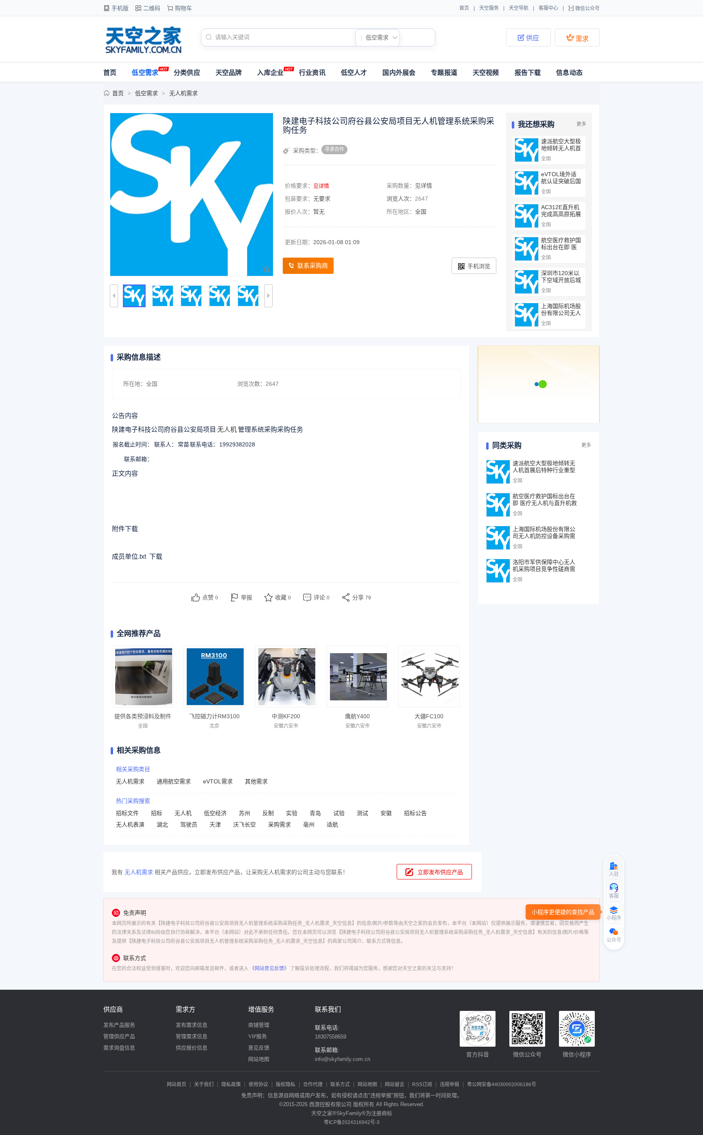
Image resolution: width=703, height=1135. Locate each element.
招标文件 (127, 813)
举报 (246, 597)
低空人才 (354, 72)
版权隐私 (285, 1084)
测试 (362, 813)
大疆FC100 (429, 716)
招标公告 (415, 813)
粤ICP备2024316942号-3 (352, 1122)
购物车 (183, 8)
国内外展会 (398, 72)
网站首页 (176, 1084)
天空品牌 (229, 72)
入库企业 (270, 72)
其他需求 (256, 781)
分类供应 (187, 72)
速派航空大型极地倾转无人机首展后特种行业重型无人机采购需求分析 (544, 470)
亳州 (308, 824)
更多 (581, 124)
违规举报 (449, 1084)
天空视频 (486, 72)
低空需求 (145, 72)
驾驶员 (188, 824)
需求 (577, 37)
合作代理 (313, 1084)
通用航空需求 (174, 781)
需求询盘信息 (119, 1048)
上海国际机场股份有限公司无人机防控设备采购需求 (561, 316)
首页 (464, 8)
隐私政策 (231, 1084)
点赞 (210, 597)
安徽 (386, 813)
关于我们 (204, 1084)
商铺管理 (258, 1025)
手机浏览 (478, 266)
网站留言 (394, 1084)
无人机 (183, 813)
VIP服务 (257, 1036)
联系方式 (340, 1084)
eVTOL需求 (218, 781)
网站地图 (258, 1059)
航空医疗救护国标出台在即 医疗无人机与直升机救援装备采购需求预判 (545, 503)
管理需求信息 (191, 1036)
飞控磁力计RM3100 (214, 716)
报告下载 (528, 72)
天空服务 (489, 8)
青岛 (315, 813)
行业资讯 (312, 72)
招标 (156, 813)
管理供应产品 (119, 1036)
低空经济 (215, 813)
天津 (215, 824)
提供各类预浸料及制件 (142, 716)
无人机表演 (130, 824)
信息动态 (569, 72)
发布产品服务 (119, 1025)
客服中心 (548, 8)
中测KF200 (286, 716)
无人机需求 (183, 93)
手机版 (120, 8)
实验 (291, 813)
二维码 (151, 8)
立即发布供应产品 (440, 872)
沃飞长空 (244, 824)
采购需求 (279, 824)
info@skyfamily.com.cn (342, 1059)
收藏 (283, 597)
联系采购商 (312, 265)
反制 (268, 813)
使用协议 (258, 1084)
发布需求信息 (191, 1025)
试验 (339, 813)
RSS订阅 (422, 1084)
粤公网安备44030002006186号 (501, 1084)
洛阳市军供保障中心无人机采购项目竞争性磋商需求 (544, 569)
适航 (332, 824)
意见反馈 (258, 1048)
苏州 (244, 813)
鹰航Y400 (357, 716)
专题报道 (444, 72)
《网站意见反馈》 (269, 968)
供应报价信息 (191, 1048)
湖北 (162, 824)
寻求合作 (334, 149)
